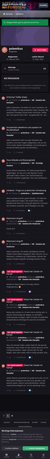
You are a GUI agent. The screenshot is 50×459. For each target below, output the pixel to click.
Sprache (7, 422)
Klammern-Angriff (15, 218)
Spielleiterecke (38, 193)
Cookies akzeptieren (36, 448)
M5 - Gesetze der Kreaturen (29, 224)
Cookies (43, 422)
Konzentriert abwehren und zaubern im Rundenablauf (24, 128)
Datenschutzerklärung (21, 422)
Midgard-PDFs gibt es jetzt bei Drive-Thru (23, 22)
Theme (20, 427)
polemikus (25, 100)
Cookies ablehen (11, 448)
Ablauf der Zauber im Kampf (25, 272)
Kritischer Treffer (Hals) (17, 97)
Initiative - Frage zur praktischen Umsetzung (26, 190)
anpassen (13, 439)
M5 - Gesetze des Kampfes (28, 279)
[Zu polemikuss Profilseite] (3, 98)
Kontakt (35, 422)
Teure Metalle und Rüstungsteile (21, 160)
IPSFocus (28, 427)
